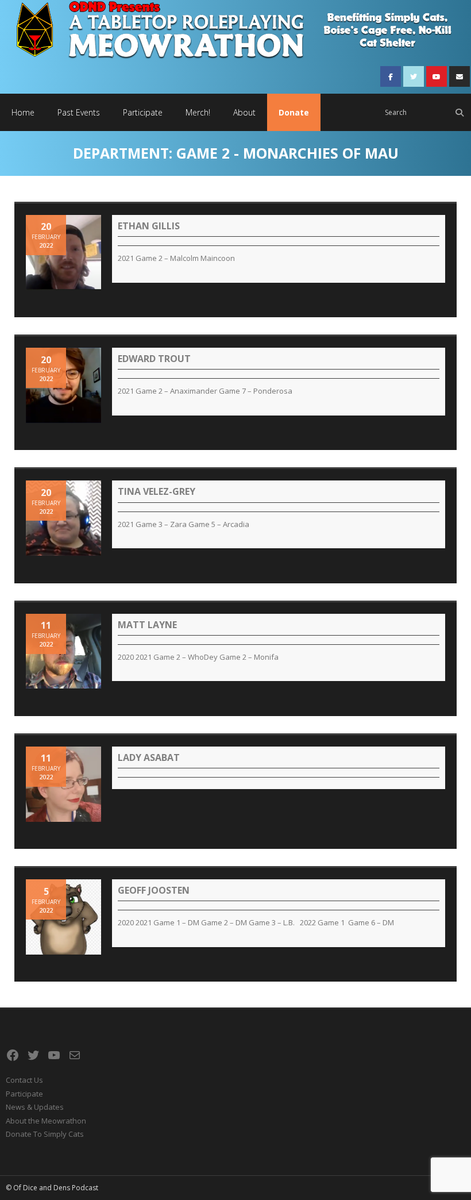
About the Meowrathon (46, 1121)
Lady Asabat (149, 757)
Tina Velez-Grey (156, 491)
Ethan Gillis (149, 226)
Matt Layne (147, 624)
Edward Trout (154, 358)
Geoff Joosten (154, 890)
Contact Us (24, 1080)
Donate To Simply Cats (45, 1134)
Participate (24, 1094)
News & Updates (35, 1107)
